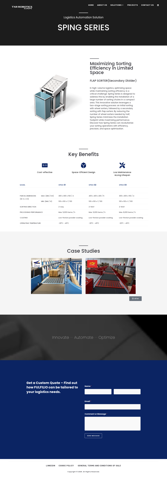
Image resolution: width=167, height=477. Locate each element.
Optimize (106, 337)
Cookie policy (66, 466)
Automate (83, 337)
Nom (115, 396)
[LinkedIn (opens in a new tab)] (158, 5)
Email (88, 401)
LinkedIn (50, 466)
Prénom (88, 396)
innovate (60, 337)
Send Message (93, 436)
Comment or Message (96, 414)
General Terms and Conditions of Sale (99, 466)
